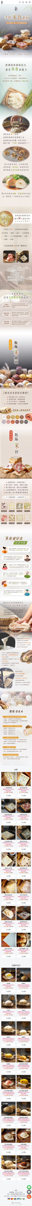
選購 (9, 784)
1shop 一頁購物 (18, 1204)
